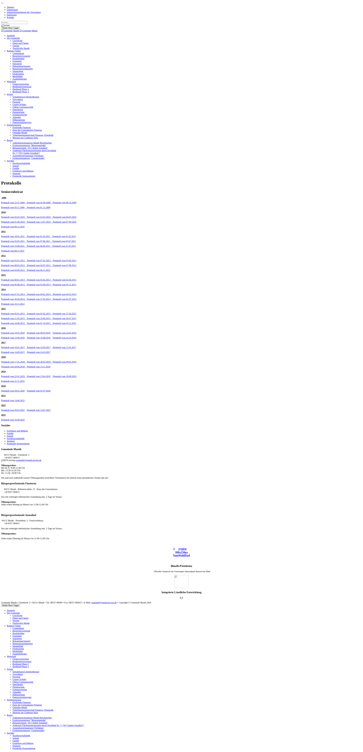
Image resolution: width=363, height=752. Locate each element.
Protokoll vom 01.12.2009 (38, 207)
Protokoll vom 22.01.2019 (14, 376)
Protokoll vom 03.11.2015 (64, 323)
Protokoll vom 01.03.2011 (64, 236)
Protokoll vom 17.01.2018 (14, 362)
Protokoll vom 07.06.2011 (39, 241)
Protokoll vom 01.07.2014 (64, 299)
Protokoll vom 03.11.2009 (14, 207)
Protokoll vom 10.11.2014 (13, 304)
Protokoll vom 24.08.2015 (14, 323)
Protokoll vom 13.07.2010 (40, 222)
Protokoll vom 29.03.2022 (13, 410)
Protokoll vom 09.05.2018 (64, 362)
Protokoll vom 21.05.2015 (14, 318)
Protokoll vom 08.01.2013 (14, 280)
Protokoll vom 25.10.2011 (64, 246)
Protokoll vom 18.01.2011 (14, 236)
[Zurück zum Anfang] (2, 3)
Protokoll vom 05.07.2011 (64, 241)
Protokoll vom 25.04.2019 (38, 376)
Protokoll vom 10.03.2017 (38, 347)
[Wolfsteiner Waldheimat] (181, 581)
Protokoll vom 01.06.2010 (14, 222)
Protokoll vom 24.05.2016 (64, 333)
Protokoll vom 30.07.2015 (64, 318)
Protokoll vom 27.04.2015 (64, 313)
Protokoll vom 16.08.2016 (38, 338)
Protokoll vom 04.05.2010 (64, 217)
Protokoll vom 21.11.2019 (13, 381)
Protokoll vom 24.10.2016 (64, 338)
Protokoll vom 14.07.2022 (38, 410)
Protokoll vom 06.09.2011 (39, 246)
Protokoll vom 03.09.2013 (40, 284)
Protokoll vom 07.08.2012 (64, 265)
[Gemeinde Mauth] (19, 31)
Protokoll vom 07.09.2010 (64, 222)
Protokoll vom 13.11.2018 (38, 366)
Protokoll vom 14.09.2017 (13, 352)
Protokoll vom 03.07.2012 (40, 265)
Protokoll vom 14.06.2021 (13, 400)
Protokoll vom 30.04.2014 (14, 299)
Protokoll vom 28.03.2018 (40, 362)
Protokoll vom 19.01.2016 (13, 333)
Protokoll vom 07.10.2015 (40, 323)
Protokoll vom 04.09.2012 (14, 270)
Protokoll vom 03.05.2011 (14, 241)
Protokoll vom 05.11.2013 (64, 284)
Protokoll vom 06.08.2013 (14, 284)
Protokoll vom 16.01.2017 (13, 347)
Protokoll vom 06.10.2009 (64, 202)
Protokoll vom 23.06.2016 (13, 338)
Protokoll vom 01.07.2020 (38, 391)
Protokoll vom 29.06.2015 (40, 318)
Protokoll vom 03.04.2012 (64, 260)
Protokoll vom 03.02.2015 (40, 313)
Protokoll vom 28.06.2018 (14, 366)
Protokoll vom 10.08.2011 (14, 246)
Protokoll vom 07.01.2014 (14, 294)
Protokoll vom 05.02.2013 (40, 280)
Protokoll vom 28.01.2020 (13, 391)
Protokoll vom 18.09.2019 (64, 376)
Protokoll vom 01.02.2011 (39, 236)
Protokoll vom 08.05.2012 (14, 265)
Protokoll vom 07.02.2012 (40, 260)
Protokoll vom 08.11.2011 (12, 251)
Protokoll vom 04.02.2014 (40, 294)
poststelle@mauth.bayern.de (28, 460)
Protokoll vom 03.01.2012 (14, 260)
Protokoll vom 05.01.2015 (14, 313)
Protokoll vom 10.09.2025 (13, 420)
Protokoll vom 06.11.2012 (38, 270)
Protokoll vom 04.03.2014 (64, 294)
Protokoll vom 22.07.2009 (14, 202)
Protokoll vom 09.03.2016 (38, 333)
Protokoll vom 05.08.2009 (40, 202)
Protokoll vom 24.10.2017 (38, 352)
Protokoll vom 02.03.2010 (40, 217)
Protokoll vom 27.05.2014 (40, 299)
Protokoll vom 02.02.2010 (14, 217)
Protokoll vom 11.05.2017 (64, 347)
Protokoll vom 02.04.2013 (64, 280)
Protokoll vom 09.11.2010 (13, 227)
